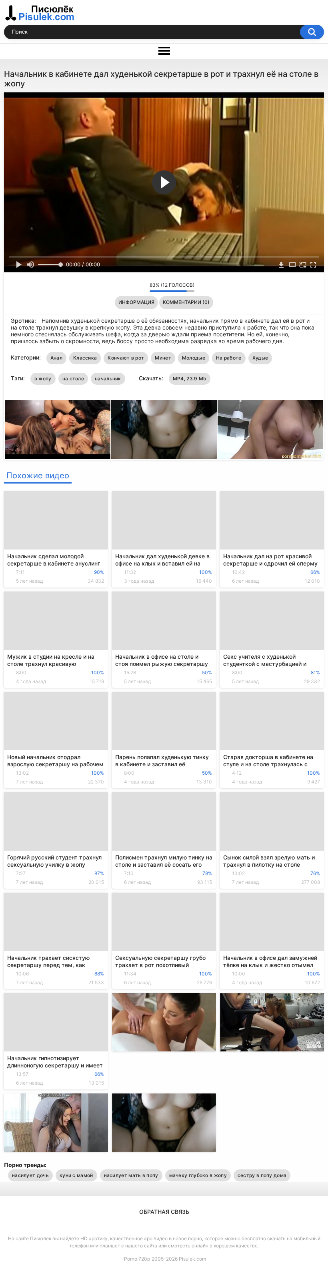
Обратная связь (164, 1211)
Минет (163, 358)
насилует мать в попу (131, 1175)
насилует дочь (30, 1175)
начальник (108, 379)
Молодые (193, 358)
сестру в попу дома (262, 1175)
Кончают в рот (126, 358)
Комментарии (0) (186, 302)
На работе (229, 358)
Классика (85, 358)
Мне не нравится (141, 287)
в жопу (43, 379)
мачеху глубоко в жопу (198, 1175)
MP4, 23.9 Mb (190, 379)
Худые (260, 358)
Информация (136, 302)
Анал (56, 358)
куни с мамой (76, 1175)
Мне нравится (131, 287)
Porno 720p (137, 1259)
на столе (73, 379)
